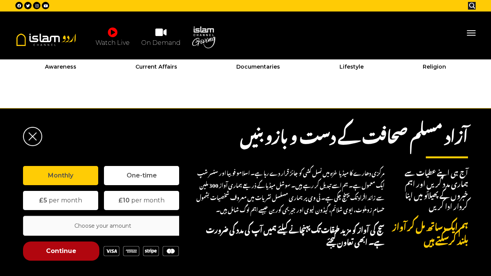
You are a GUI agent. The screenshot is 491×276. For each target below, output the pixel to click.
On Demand (161, 42)
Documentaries (258, 66)
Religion (434, 66)
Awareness (60, 66)
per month (60, 200)
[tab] (60, 175)
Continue (61, 251)
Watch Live (113, 42)
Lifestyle (351, 66)
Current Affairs (156, 66)
